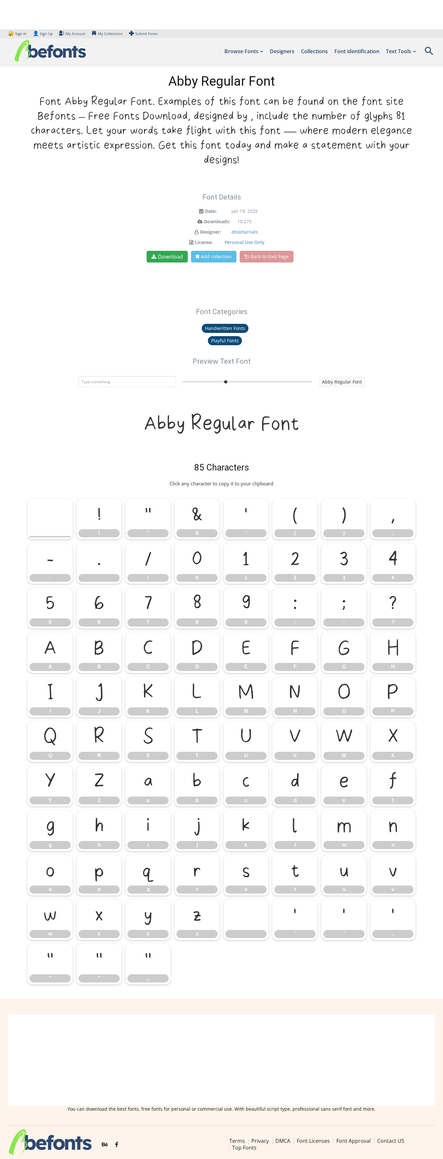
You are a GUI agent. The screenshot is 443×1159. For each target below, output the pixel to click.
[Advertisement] (221, 1060)
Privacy (260, 1141)
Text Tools (398, 51)
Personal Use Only (244, 242)
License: (204, 242)
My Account (75, 33)
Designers (282, 51)
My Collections (110, 33)
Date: (211, 211)
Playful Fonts (225, 340)
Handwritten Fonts (225, 328)
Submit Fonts (146, 33)
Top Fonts (244, 1148)
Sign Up (43, 33)
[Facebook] (116, 1144)
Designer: (210, 232)
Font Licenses (313, 1141)
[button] (429, 53)
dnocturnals (245, 232)
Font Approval (353, 1141)
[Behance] (105, 1144)
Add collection (216, 256)
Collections (314, 51)
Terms (237, 1141)
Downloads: (217, 221)
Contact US (390, 1141)
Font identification (356, 51)
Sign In (18, 33)
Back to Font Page (270, 256)
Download (170, 256)
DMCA (282, 1141)
